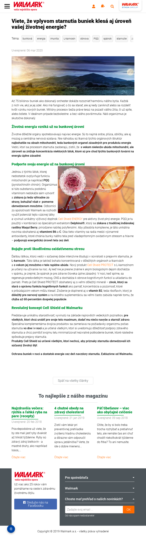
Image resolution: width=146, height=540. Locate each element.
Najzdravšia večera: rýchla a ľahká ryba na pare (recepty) (29, 412)
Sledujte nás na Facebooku (37, 504)
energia (41, 38)
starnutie (122, 38)
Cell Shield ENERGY (70, 219)
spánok (107, 38)
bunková (27, 38)
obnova (84, 38)
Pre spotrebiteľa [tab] (76, 477)
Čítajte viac (18, 457)
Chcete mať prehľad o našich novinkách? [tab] (94, 499)
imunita (54, 38)
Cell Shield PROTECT (100, 265)
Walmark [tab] (71, 488)
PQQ (96, 38)
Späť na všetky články (73, 380)
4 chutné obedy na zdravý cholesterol (69, 410)
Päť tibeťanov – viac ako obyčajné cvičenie (114, 410)
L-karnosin (69, 38)
